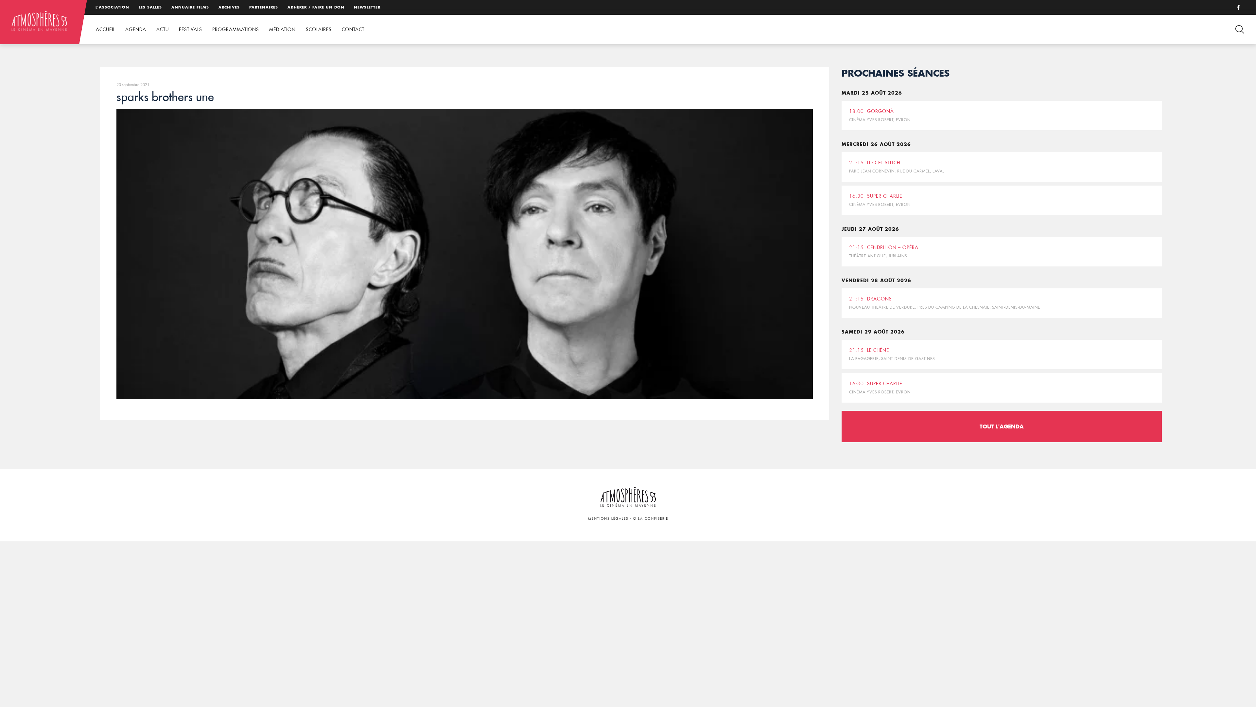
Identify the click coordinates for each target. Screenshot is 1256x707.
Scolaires (319, 29)
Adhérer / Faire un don (316, 7)
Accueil (105, 29)
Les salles (150, 7)
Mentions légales (608, 519)
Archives (229, 7)
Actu (162, 29)
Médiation (282, 29)
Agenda (135, 29)
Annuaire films (190, 7)
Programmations (235, 29)
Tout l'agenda (1002, 426)
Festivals (190, 29)
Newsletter (367, 7)
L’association (112, 7)
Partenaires (263, 7)
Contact (353, 29)
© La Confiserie (650, 519)
